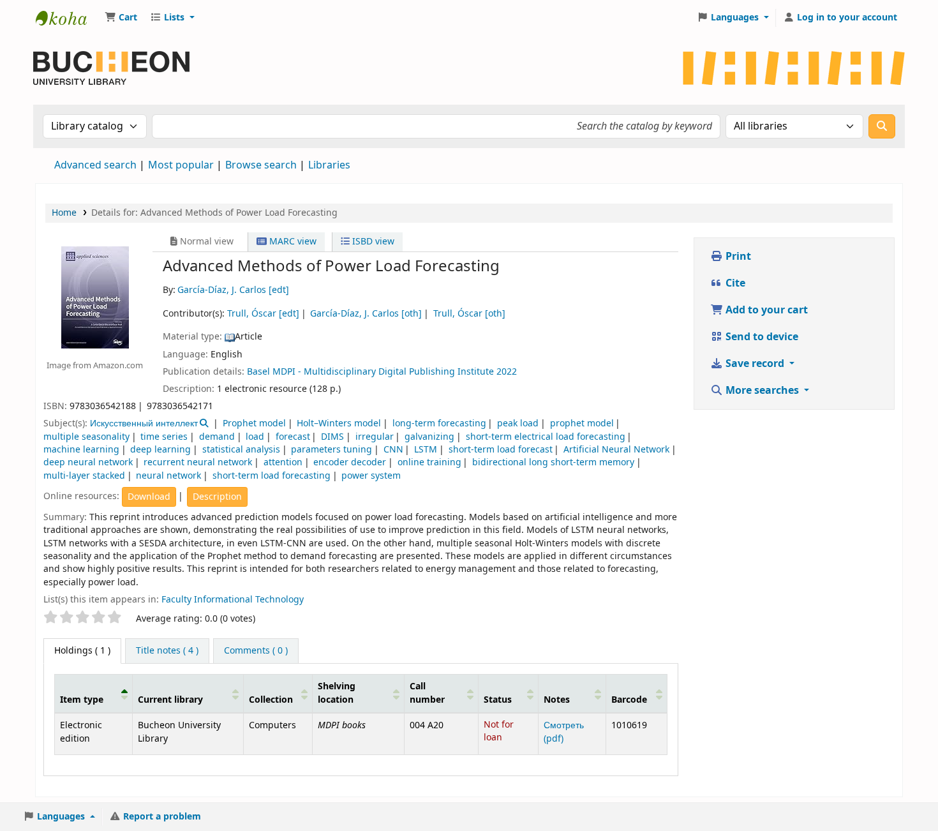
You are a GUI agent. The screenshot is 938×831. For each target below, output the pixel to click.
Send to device (760, 337)
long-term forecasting (439, 423)
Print (737, 256)
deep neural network (88, 462)
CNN (393, 449)
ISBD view (372, 241)
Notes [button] (557, 700)
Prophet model (254, 423)
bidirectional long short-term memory (553, 462)
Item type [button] (81, 700)
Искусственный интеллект (144, 423)
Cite (734, 283)
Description (217, 497)
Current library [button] (170, 700)
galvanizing (429, 437)
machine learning (81, 449)
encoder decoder (349, 462)
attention (283, 462)
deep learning (160, 449)
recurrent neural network (198, 462)
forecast (293, 437)
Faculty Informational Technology (232, 599)
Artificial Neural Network (616, 449)
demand (217, 437)
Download (149, 497)
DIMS (332, 437)
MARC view (291, 241)
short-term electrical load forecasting (545, 437)
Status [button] (498, 700)
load (255, 437)
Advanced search (95, 165)
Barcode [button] (629, 700)
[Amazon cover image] (94, 296)
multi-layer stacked (84, 476)
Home (64, 213)
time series (164, 437)
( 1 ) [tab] (82, 650)
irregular (374, 437)
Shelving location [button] (336, 693)
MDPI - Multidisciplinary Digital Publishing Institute (383, 371)
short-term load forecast (501, 449)
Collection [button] (271, 700)
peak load (518, 423)
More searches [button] (762, 390)
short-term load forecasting (271, 476)
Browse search (261, 165)
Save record (755, 363)
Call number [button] (427, 693)
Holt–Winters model (339, 423)
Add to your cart (765, 310)
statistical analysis (241, 449)
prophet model (582, 423)
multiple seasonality (86, 437)
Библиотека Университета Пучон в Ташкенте (68, 18)
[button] (121, 18)
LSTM (425, 449)
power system (371, 476)
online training (429, 462)
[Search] (881, 126)
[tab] (167, 651)
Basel (258, 371)
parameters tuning (331, 449)
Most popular (181, 165)
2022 (506, 371)
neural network (168, 476)
